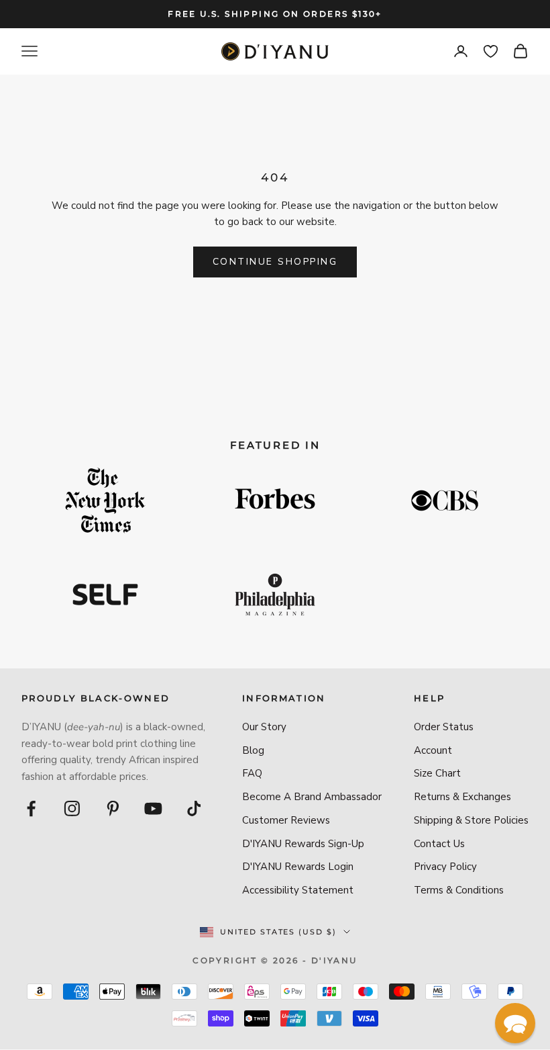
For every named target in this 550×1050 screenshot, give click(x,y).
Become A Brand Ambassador (312, 796)
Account (433, 750)
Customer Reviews (286, 820)
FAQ (252, 773)
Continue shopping (275, 261)
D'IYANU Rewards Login (297, 866)
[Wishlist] (490, 51)
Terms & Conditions (459, 890)
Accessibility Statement (297, 890)
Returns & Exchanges (462, 796)
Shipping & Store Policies (471, 820)
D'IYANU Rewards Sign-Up (303, 843)
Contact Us (439, 843)
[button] (515, 1023)
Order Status (444, 727)
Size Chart (437, 773)
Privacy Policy (445, 866)
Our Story (264, 727)
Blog (253, 750)
